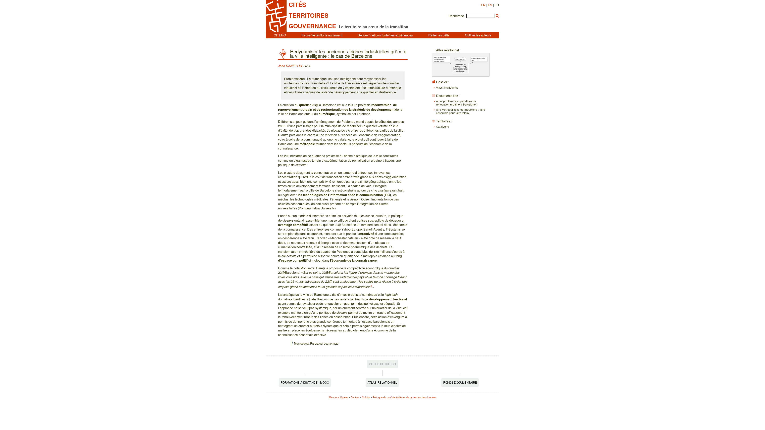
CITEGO (280, 35)
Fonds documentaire (460, 382)
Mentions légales (338, 397)
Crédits (366, 397)
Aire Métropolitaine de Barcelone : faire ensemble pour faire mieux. (460, 111)
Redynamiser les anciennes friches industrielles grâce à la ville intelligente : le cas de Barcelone (460, 68)
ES (490, 5)
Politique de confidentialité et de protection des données (404, 397)
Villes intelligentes (447, 87)
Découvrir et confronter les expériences (385, 35)
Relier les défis (438, 35)
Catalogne (442, 126)
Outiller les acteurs (478, 35)
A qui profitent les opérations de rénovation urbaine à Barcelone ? (457, 102)
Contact (355, 397)
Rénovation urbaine (460, 59)
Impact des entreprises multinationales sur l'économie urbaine (440, 59)
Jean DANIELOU (290, 66)
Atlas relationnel (382, 382)
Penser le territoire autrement (321, 35)
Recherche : (457, 16)
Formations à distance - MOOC (305, 382)
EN (483, 5)
